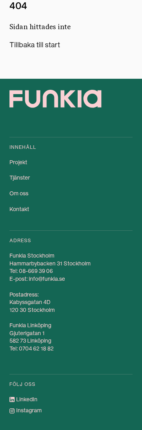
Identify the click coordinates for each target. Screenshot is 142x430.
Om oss (18, 193)
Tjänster (19, 177)
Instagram (29, 410)
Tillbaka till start (34, 45)
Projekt (18, 162)
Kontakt (19, 209)
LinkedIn (26, 399)
